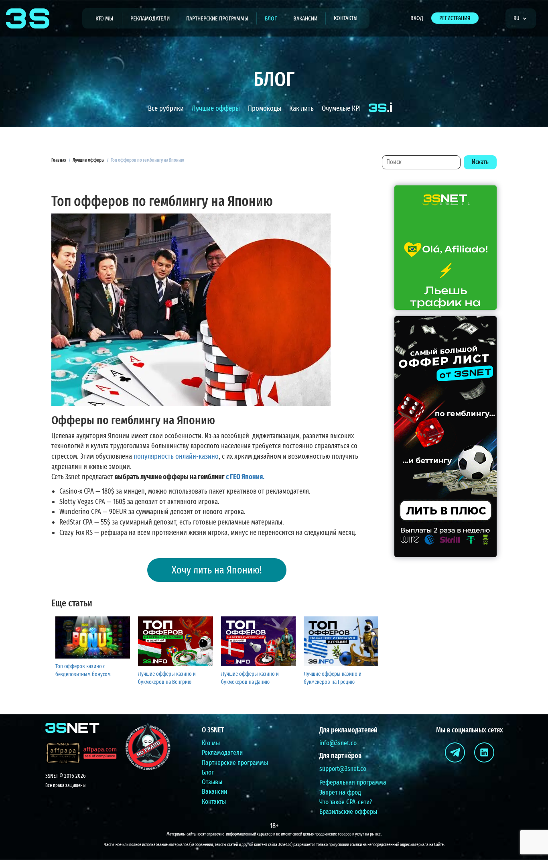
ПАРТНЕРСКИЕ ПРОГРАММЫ (217, 18)
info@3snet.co (338, 743)
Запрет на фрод (340, 792)
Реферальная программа (352, 782)
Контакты (214, 801)
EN (519, 41)
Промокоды (264, 108)
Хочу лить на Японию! (217, 570)
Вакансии (214, 791)
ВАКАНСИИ (305, 18)
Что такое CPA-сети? (345, 802)
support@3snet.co (342, 768)
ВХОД (416, 18)
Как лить (301, 108)
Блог (208, 772)
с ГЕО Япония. (245, 476)
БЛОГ (271, 18)
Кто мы (211, 743)
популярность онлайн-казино (176, 456)
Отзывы (212, 782)
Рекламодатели (222, 752)
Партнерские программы (235, 762)
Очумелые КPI (341, 108)
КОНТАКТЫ (345, 18)
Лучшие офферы (216, 108)
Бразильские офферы (348, 811)
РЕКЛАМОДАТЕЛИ (150, 18)
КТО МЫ (104, 18)
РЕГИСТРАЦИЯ (455, 18)
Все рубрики (166, 108)
